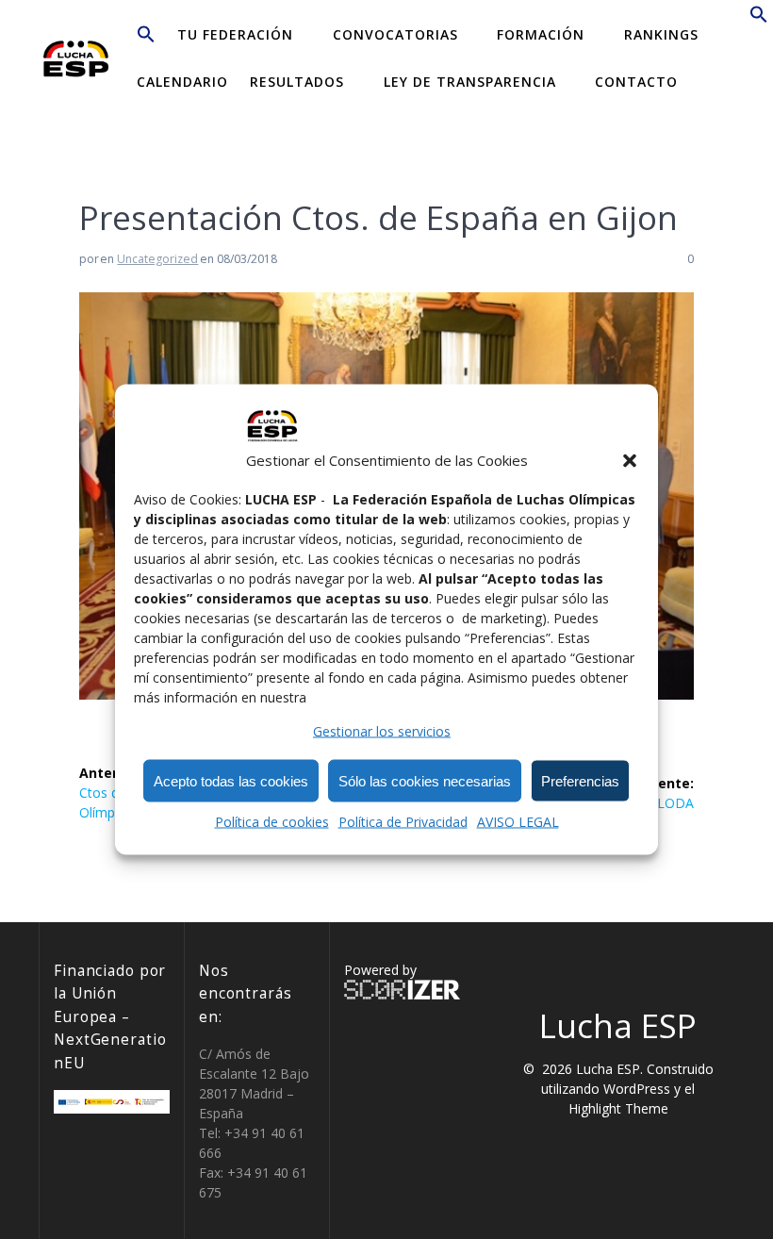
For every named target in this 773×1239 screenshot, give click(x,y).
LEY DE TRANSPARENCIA (470, 82)
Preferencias (580, 780)
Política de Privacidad (403, 822)
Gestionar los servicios (382, 731)
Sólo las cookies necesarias (424, 780)
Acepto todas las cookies (231, 780)
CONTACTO (636, 82)
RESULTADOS (297, 82)
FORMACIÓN (540, 34)
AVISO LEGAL (518, 822)
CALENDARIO (182, 82)
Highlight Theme (618, 1108)
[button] (629, 460)
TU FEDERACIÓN (235, 34)
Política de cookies (272, 822)
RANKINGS (661, 34)
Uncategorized (157, 259)
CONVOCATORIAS (395, 34)
